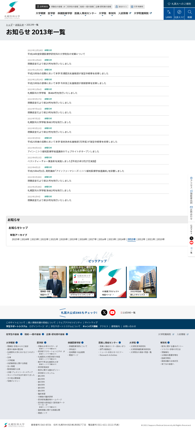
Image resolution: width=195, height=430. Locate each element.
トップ (9, 24)
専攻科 (163, 342)
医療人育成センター (108, 342)
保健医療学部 (74, 342)
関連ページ (73, 355)
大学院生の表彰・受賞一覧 (141, 352)
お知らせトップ (18, 228)
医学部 (40, 342)
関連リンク (42, 413)
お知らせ (19, 24)
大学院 (132, 342)
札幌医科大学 (12, 10)
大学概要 (10, 342)
